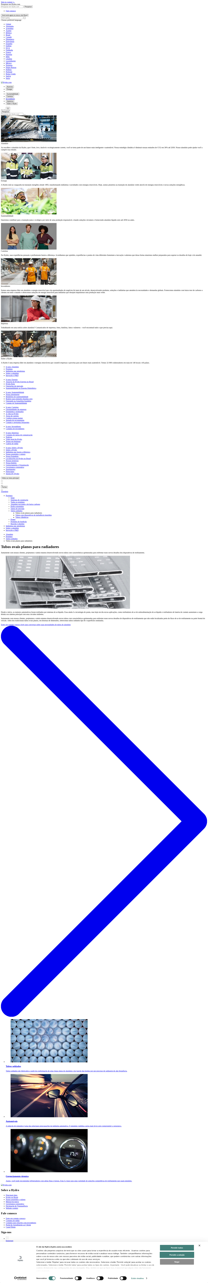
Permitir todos (177, 1248)
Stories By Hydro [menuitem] (12, 474)
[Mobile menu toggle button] (8, 108)
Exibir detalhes (137, 1278)
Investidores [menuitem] (10, 99)
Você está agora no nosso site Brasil (15, 15)
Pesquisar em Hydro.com (10, 4)
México (9, 63)
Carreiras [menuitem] (10, 96)
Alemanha (10, 26)
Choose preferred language (11, 20)
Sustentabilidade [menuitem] (12, 94)
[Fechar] (4, 109)
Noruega (9, 65)
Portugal (9, 72)
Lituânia (9, 59)
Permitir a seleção (177, 1255)
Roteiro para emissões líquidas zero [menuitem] (19, 399)
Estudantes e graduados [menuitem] (15, 412)
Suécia (8, 76)
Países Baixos (11, 67)
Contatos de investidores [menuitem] (15, 429)
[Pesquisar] (2, 109)
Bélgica (9, 33)
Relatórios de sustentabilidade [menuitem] (17, 397)
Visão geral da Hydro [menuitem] (14, 439)
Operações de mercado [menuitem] (14, 386)
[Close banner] (199, 1245)
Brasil (8, 35)
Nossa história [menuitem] (11, 463)
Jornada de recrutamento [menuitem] (15, 420)
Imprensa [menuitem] (10, 101)
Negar (176, 1262)
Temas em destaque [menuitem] (13, 441)
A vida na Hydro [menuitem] (12, 414)
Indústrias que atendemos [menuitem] (15, 371)
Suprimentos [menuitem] (10, 469)
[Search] (25, 17)
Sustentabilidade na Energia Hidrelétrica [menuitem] (21, 388)
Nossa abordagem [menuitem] (12, 394)
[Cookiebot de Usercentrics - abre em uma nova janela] (20, 1278)
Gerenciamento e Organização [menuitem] (17, 465)
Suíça (8, 78)
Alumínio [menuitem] (10, 87)
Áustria (8, 31)
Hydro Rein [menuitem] (10, 384)
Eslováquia (10, 41)
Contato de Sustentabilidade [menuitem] (16, 403)
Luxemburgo (11, 61)
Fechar (4, 487)
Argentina (9, 28)
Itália (8, 57)
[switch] (78, 1278)
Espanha (9, 44)
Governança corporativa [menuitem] (15, 467)
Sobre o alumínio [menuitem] (12, 373)
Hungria (9, 54)
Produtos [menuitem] (9, 369)
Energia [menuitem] (9, 89)
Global (8, 24)
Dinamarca (10, 39)
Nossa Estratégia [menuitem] (12, 456)
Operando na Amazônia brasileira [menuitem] (18, 401)
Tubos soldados (12, 539)
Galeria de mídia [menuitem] (12, 444)
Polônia (9, 70)
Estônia (8, 46)
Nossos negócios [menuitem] (12, 461)
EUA (8, 48)
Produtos (9, 537)
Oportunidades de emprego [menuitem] (16, 409)
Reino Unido (11, 74)
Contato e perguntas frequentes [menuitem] (17, 422)
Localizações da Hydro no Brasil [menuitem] (18, 459)
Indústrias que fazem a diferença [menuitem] (18, 452)
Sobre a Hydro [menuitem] (12, 104)
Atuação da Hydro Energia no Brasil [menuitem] (20, 382)
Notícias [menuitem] (9, 437)
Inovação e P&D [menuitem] (12, 375)
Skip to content (7, 2)
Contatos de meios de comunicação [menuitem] (19, 435)
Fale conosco (11, 11)
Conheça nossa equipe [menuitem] (14, 418)
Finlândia (9, 50)
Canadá (9, 37)
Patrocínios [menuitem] (10, 472)
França (8, 52)
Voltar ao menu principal (10, 478)
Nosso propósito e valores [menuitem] (15, 454)
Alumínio (4, 491)
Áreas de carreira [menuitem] (12, 416)
